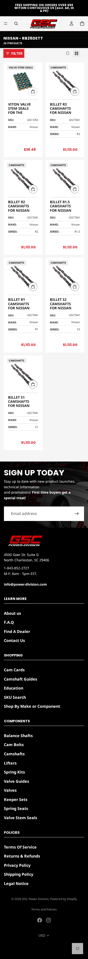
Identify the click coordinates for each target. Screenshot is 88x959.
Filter (16, 53)
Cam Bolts (14, 744)
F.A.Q (9, 622)
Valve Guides (16, 781)
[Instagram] (48, 920)
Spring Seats (16, 808)
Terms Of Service (20, 847)
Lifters (10, 763)
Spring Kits (14, 772)
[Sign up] (77, 514)
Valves (10, 790)
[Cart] (82, 23)
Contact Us (14, 640)
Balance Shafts (18, 735)
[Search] (16, 23)
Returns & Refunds (22, 856)
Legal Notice (16, 883)
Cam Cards (14, 670)
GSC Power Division (35, 899)
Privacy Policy (17, 865)
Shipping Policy (18, 874)
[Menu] (5, 23)
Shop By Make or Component (32, 706)
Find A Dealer (17, 631)
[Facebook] (40, 920)
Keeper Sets (15, 799)
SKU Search (15, 697)
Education (13, 688)
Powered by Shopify (63, 899)
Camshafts (14, 754)
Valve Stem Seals (20, 817)
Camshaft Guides (20, 678)
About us (12, 613)
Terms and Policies (44, 909)
